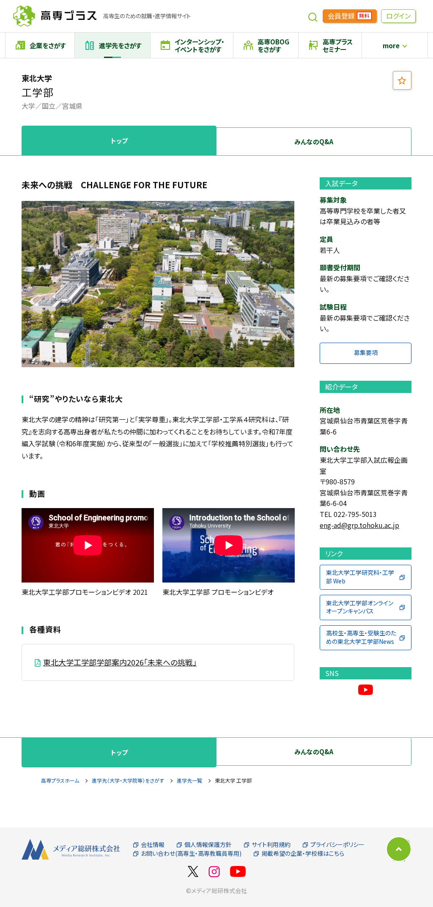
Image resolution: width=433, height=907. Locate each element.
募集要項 (366, 352)
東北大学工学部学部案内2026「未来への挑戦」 (120, 662)
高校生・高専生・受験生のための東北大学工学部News (361, 637)
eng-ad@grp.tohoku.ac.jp (359, 525)
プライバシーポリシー (337, 845)
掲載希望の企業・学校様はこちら (302, 853)
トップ (119, 140)
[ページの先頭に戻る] (398, 849)
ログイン (398, 16)
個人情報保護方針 (208, 845)
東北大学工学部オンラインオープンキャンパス (359, 607)
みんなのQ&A (313, 141)
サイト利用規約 (271, 845)
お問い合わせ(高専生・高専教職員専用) (191, 853)
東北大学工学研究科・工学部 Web (360, 576)
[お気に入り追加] (402, 80)
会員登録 (348, 16)
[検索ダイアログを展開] (312, 16)
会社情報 (152, 845)
